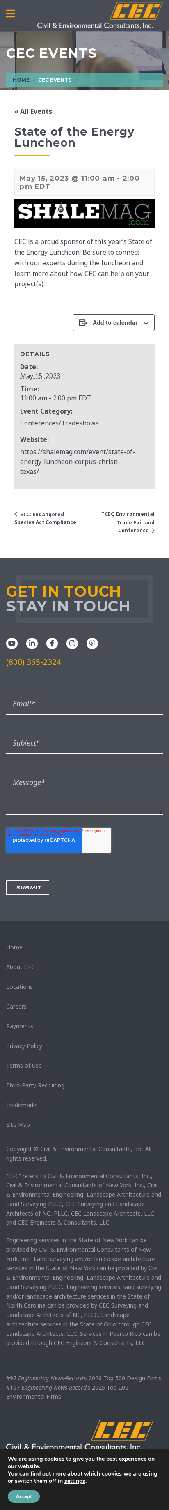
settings (74, 1481)
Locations (19, 987)
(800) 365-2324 (33, 662)
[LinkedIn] (32, 642)
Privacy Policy (24, 1046)
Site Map (18, 1124)
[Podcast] (92, 642)
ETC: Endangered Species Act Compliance (45, 518)
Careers (16, 1006)
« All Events (33, 111)
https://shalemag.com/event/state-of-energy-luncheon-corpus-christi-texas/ (77, 461)
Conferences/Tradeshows (59, 422)
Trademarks (22, 1105)
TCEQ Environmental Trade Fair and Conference (128, 522)
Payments (19, 1026)
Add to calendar (115, 322)
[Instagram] (72, 642)
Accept (24, 1496)
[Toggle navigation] (10, 14)
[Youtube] (12, 642)
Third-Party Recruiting (35, 1085)
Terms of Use (24, 1065)
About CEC (20, 967)
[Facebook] (52, 642)
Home (14, 947)
